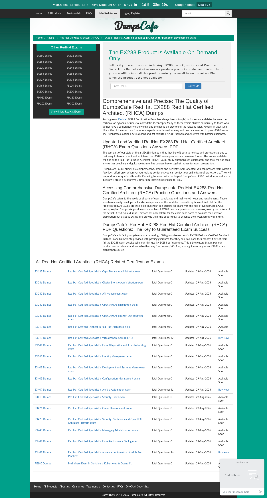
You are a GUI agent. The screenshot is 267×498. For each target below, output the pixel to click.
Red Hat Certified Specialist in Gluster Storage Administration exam (105, 282)
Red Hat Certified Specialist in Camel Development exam (100, 408)
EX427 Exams (44, 80)
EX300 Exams (44, 92)
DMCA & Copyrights (137, 486)
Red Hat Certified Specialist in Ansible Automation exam (99, 390)
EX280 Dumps (43, 305)
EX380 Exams (44, 56)
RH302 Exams (74, 104)
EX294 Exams (74, 74)
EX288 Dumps (43, 316)
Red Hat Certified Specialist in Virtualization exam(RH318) (100, 338)
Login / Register (131, 13)
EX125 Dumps (43, 271)
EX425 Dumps (43, 419)
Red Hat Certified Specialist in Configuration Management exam (104, 378)
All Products (54, 13)
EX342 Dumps (43, 345)
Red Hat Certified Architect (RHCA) (79, 38)
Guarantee (78, 486)
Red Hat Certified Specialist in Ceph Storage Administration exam (104, 271)
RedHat (51, 38)
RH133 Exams (74, 98)
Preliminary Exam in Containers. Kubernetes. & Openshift (100, 463)
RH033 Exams (44, 98)
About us (65, 486)
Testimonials (74, 13)
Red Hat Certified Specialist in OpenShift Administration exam (103, 305)
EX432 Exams (74, 56)
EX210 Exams (74, 62)
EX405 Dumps (43, 378)
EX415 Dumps (43, 397)
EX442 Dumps (43, 441)
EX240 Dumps (43, 294)
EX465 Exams (44, 86)
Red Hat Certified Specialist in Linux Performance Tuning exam (103, 441)
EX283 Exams (44, 74)
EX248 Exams (74, 68)
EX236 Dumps (43, 282)
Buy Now (223, 338)
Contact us (109, 486)
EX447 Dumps (43, 452)
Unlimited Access (107, 13)
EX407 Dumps (43, 390)
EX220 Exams (44, 68)
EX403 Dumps (43, 367)
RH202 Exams (44, 104)
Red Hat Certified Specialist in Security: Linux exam (97, 397)
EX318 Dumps (43, 338)
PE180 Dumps (43, 463)
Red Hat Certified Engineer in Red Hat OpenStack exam (99, 327)
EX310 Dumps (43, 327)
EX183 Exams (44, 62)
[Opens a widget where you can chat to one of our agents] (242, 477)
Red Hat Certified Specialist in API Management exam (98, 294)
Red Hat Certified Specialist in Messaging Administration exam (103, 430)
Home (38, 13)
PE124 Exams (74, 86)
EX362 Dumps (43, 356)
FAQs (89, 13)
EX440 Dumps (43, 430)
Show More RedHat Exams (66, 112)
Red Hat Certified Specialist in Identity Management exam (100, 356)
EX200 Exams (74, 92)
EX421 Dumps (43, 408)
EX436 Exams (74, 80)
